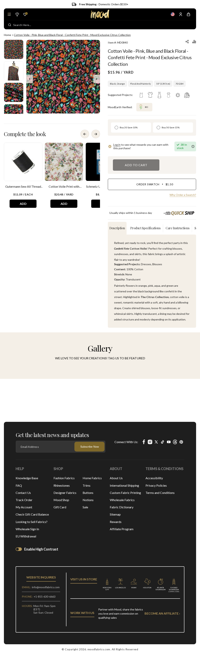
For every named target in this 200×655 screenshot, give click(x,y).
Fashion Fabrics (64, 478)
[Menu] (9, 14)
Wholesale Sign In (27, 529)
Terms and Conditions (160, 492)
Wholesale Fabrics (122, 500)
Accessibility (154, 478)
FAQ (19, 485)
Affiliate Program (121, 529)
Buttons (88, 492)
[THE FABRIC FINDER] (17, 14)
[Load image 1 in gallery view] (13, 49)
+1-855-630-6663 (44, 596)
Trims (86, 485)
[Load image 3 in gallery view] (13, 92)
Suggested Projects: (120, 94)
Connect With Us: (126, 442)
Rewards (115, 522)
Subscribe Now (89, 446)
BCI (143, 105)
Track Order (24, 500)
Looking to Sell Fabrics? (31, 522)
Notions (88, 500)
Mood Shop (61, 500)
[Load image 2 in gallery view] (13, 71)
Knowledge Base (27, 478)
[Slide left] (29, 79)
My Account (24, 507)
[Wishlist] (25, 14)
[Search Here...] (9, 24)
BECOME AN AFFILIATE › (162, 613)
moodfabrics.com (99, 649)
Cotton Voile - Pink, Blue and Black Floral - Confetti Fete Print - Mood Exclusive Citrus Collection (72, 35)
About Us (116, 478)
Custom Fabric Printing (125, 492)
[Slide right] (96, 79)
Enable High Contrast (41, 549)
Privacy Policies (156, 485)
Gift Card (60, 507)
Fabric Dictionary (121, 507)
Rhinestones (62, 485)
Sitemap (115, 514)
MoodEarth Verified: (120, 107)
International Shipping (124, 485)
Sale (85, 507)
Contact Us (23, 492)
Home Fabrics (92, 478)
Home (7, 35)
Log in (117, 144)
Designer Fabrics (65, 492)
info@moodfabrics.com (46, 587)
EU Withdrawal (26, 536)
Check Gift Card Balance (32, 514)
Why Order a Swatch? (183, 194)
